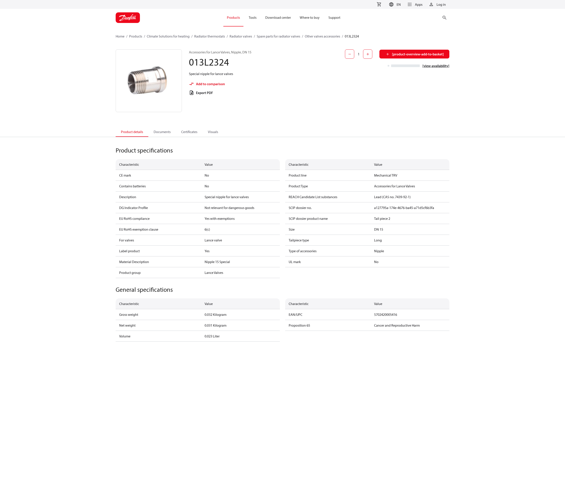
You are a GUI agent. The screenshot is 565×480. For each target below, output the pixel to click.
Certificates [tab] (189, 132)
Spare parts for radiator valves (278, 36)
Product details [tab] (132, 132)
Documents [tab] (162, 132)
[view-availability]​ (435, 66)
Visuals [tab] (213, 132)
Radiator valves (241, 36)
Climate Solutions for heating (168, 36)
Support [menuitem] (334, 17)
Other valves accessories (322, 36)
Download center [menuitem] (278, 17)
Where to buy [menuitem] (310, 17)
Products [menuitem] (233, 17)
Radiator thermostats (209, 36)
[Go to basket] (378, 4)
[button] (394, 4)
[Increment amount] (367, 54)
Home (120, 36)
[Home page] (128, 17)
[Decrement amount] (349, 54)
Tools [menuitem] (252, 17)
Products (135, 36)
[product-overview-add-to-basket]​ (418, 54)
